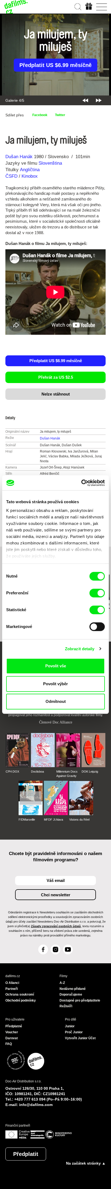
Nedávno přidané (73, 989)
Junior (70, 1026)
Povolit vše (55, 666)
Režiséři (66, 1006)
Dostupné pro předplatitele (80, 1000)
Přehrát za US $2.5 (55, 377)
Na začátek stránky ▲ (86, 1163)
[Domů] (16, 7)
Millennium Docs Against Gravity (67, 773)
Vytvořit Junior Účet (80, 1038)
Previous (85, 100)
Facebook (39, 115)
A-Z (62, 983)
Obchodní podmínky (20, 1000)
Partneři (11, 989)
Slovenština (50, 163)
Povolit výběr (55, 683)
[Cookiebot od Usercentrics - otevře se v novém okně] (81, 482)
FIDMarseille (27, 819)
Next (99, 100)
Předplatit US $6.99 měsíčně (55, 65)
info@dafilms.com (36, 1104)
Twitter (60, 115)
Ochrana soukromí (19, 994)
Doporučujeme (71, 994)
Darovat (11, 1038)
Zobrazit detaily (80, 648)
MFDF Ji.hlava (53, 819)
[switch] (97, 593)
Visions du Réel (79, 819)
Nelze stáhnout (55, 394)
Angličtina (30, 169)
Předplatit (25, 1154)
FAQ (8, 1044)
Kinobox (30, 176)
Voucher (11, 1032)
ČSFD (12, 176)
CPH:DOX (12, 771)
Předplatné (13, 1026)
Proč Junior (74, 1032)
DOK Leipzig (90, 771)
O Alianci (12, 983)
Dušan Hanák (19, 156)
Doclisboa (37, 771)
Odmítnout (56, 701)
